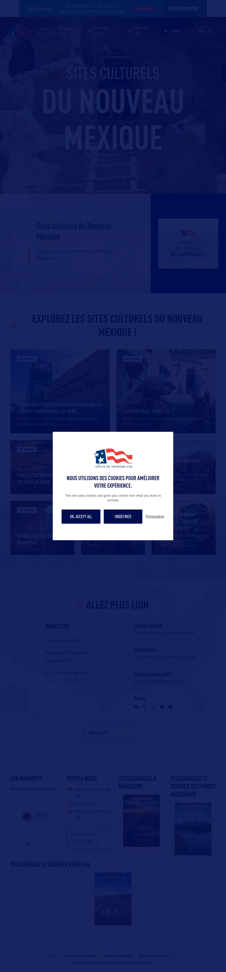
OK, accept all (81, 516)
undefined (123, 516)
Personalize (155, 516)
